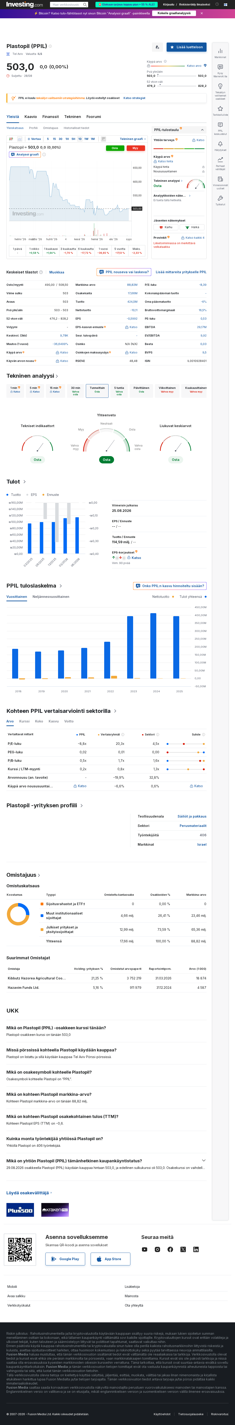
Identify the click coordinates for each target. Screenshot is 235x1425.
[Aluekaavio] (19, 139)
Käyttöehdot (162, 1414)
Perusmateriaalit (193, 826)
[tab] (15, 391)
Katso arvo (194, 65)
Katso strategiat (134, 98)
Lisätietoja (132, 1287)
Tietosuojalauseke (191, 1414)
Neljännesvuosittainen (51, 597)
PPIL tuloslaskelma (31, 585)
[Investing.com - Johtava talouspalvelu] (24, 4)
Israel (202, 844)
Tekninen (72, 116)
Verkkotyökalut (18, 1305)
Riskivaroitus (219, 1414)
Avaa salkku (16, 1296)
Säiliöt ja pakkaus (192, 816)
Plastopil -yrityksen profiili (41, 805)
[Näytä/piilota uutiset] (103, 139)
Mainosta (131, 1296)
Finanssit (50, 116)
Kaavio (31, 116)
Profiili (33, 128)
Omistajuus (50, 128)
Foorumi (94, 116)
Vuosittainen (16, 597)
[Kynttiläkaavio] (11, 139)
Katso (82, 786)
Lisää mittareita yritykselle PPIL (181, 272)
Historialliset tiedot (76, 128)
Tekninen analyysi (30, 375)
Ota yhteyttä (134, 1305)
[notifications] (217, 4)
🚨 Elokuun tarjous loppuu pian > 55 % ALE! (126, 4)
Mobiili (12, 1287)
